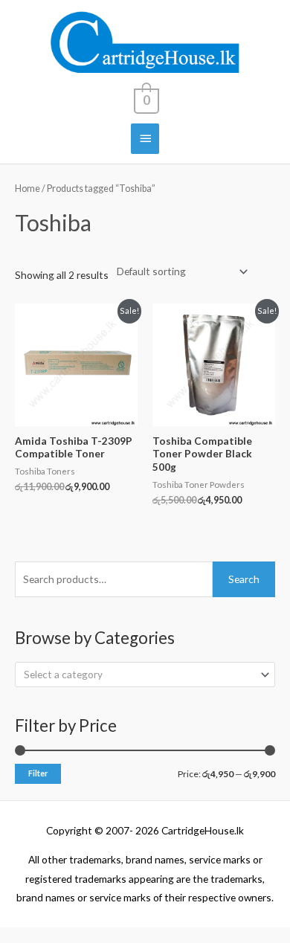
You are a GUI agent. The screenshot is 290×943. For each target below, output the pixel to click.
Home (27, 188)
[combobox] (145, 674)
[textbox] (139, 674)
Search (244, 579)
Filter (38, 773)
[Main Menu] (145, 138)
